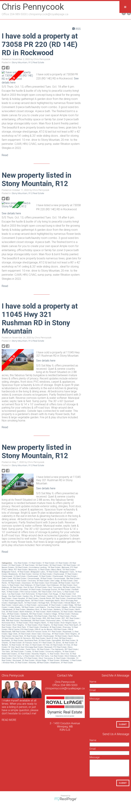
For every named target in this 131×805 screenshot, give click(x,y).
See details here (11, 213)
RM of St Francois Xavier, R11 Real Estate (44, 632)
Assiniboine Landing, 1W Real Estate (45, 567)
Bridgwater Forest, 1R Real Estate (16, 572)
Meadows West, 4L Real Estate (40, 609)
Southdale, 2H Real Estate (13, 640)
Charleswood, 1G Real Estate (14, 576)
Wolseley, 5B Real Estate (39, 663)
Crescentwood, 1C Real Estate (14, 581)
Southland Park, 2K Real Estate (38, 640)
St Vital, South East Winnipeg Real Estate (26, 647)
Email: (93, 690)
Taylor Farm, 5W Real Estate (38, 649)
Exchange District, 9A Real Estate (56, 589)
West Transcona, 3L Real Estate (52, 658)
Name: (93, 681)
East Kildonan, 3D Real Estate (60, 585)
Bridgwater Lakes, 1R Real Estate (45, 572)
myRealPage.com (65, 799)
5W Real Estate (69, 565)
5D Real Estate (55, 565)
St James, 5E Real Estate (64, 643)
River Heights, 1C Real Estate (25, 625)
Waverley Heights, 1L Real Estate (46, 654)
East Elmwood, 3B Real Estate (58, 583)
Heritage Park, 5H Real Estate (50, 603)
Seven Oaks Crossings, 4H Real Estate (48, 634)
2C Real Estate (62, 563)
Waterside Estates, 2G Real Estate (16, 654)
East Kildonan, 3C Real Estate (33, 585)
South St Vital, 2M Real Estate (59, 638)
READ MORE (9, 720)
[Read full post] (18, 75)
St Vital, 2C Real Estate (32, 645)
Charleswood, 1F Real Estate (65, 574)
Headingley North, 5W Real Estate (30, 601)
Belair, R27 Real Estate (18, 570)
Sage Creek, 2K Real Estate (20, 634)
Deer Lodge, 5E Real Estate (61, 581)
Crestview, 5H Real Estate (38, 581)
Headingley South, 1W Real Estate (23, 603)
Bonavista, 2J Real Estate (39, 570)
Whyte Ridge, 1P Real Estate (48, 660)
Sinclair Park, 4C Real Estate (25, 636)
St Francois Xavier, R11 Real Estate (37, 643)
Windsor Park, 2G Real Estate (15, 663)
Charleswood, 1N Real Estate (65, 576)
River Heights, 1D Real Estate (51, 625)
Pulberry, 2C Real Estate (31, 618)
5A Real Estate (42, 565)
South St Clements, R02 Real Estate (30, 638)
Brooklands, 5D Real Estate (20, 574)
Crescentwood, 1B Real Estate (40, 578)
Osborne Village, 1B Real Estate (57, 614)
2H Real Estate (15, 565)
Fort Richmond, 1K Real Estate (35, 594)
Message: (95, 698)
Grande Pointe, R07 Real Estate (52, 598)
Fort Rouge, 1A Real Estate (60, 594)
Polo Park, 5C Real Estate (59, 616)
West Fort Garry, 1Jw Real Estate (50, 656)
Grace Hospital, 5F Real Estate (25, 598)
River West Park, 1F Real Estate (26, 627)
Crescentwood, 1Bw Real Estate (67, 578)
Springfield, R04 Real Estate (64, 640)
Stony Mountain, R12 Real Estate (28, 62)
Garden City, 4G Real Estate (59, 596)
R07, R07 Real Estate (71, 618)
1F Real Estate (48, 563)
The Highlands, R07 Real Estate (64, 649)
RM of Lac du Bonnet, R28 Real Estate (51, 629)
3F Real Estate (28, 565)
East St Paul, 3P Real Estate (35, 587)
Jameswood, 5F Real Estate (49, 605)
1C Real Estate (35, 563)
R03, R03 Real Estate (52, 618)
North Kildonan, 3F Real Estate (33, 612)
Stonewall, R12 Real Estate (56, 647)
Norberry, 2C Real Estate (64, 609)
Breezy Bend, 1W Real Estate (63, 570)
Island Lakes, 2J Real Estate (25, 605)
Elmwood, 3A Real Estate (30, 589)
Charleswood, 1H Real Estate (39, 576)
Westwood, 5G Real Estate (24, 660)
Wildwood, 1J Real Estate (71, 660)
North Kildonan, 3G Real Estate (60, 612)
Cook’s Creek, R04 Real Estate (14, 578)
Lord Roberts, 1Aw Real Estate (48, 607)
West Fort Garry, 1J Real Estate (22, 656)
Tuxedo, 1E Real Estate (35, 651)
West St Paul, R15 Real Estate (25, 658)
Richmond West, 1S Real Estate (15, 623)
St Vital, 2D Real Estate (53, 645)
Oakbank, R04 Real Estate (31, 614)
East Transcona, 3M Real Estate (62, 587)
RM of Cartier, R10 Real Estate (21, 629)
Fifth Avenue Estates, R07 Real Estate (36, 592)
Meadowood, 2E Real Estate (14, 609)
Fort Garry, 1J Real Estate (64, 592)
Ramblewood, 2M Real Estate (33, 620)
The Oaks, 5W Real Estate (13, 651)
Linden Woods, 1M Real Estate (21, 607)
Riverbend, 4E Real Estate (51, 627)
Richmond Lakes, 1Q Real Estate (60, 620)
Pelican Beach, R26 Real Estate (35, 616)
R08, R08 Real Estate (11, 620)
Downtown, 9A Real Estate (33, 583)
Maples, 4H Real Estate (71, 607)
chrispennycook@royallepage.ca (48, 14)
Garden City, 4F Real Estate (34, 596)
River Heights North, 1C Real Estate (45, 623)
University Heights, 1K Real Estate (60, 651)
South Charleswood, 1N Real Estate (52, 636)
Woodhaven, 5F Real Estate (61, 663)
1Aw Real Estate (21, 563)
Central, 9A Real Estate (42, 574)
